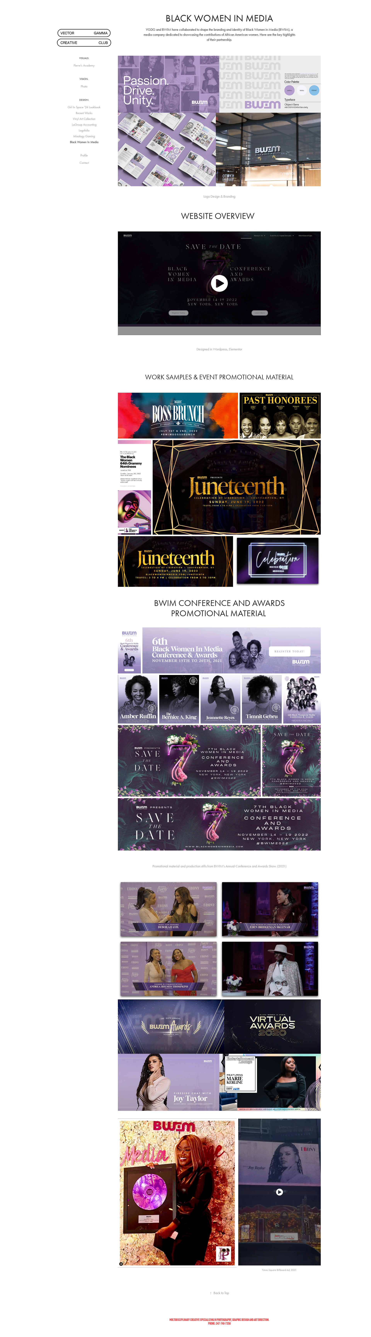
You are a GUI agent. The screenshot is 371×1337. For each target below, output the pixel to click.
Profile (84, 155)
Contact (84, 163)
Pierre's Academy (84, 65)
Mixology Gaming (84, 136)
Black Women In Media (84, 142)
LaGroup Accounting (84, 124)
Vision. (84, 79)
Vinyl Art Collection (84, 119)
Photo (84, 86)
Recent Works (84, 113)
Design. (84, 100)
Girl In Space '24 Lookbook (84, 107)
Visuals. (84, 58)
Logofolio (84, 130)
